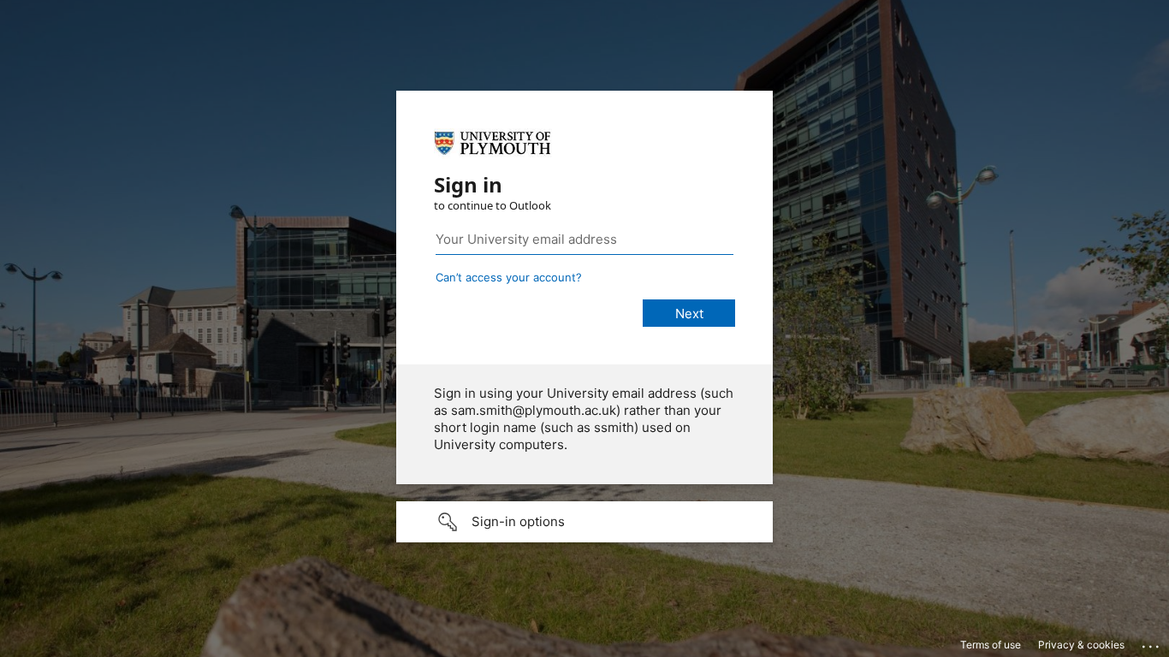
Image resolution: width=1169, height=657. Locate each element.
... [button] (1152, 642)
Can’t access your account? (509, 277)
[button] (584, 521)
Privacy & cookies (1081, 644)
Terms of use (990, 644)
